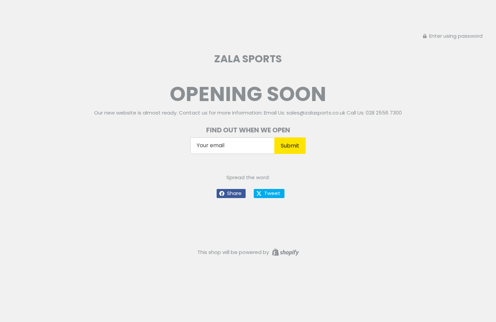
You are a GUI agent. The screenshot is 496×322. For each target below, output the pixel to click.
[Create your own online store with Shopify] (284, 251)
